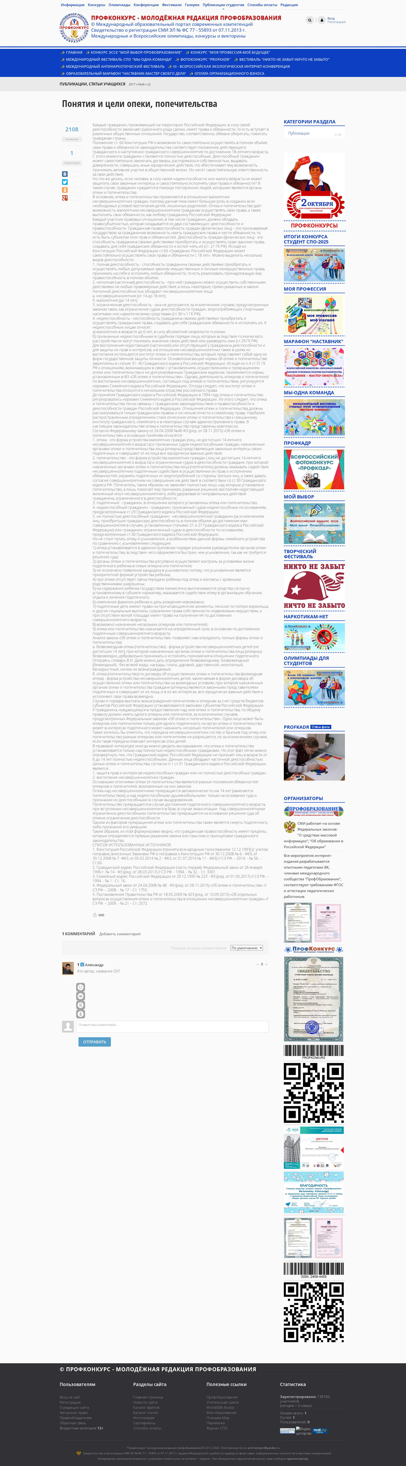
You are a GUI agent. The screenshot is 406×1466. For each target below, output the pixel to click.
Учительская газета (223, 1402)
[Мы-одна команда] (314, 417)
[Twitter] (65, 182)
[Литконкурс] (314, 687)
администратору (297, 1459)
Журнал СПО (217, 1428)
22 (149, 84)
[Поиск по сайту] (310, 20)
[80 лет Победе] (314, 585)
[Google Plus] (72, 198)
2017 (132, 84)
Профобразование (222, 1397)
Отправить (94, 1041)
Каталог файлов (146, 1407)
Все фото (322, 727)
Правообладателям (76, 1417)
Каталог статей (145, 1412)
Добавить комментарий (120, 933)
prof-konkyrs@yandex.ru (264, 1448)
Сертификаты (144, 1422)
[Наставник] (314, 366)
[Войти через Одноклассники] (80, 1014)
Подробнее (314, 757)
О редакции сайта (74, 1407)
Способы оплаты (147, 1428)
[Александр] (68, 967)
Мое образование (221, 1412)
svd (101, 915)
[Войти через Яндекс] (80, 1005)
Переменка (216, 1422)
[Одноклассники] (72, 190)
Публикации (299, 133)
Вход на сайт (70, 1397)
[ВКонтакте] (72, 174)
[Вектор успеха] (314, 636)
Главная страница (148, 1397)
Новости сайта (145, 1402)
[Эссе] (314, 523)
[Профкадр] (314, 469)
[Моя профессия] (313, 314)
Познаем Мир (218, 1417)
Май (141, 84)
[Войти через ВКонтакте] (80, 996)
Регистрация (70, 1402)
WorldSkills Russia (220, 1407)
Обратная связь (73, 1422)
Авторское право (74, 1412)
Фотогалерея (144, 1417)
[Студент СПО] (314, 264)
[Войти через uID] (80, 987)
